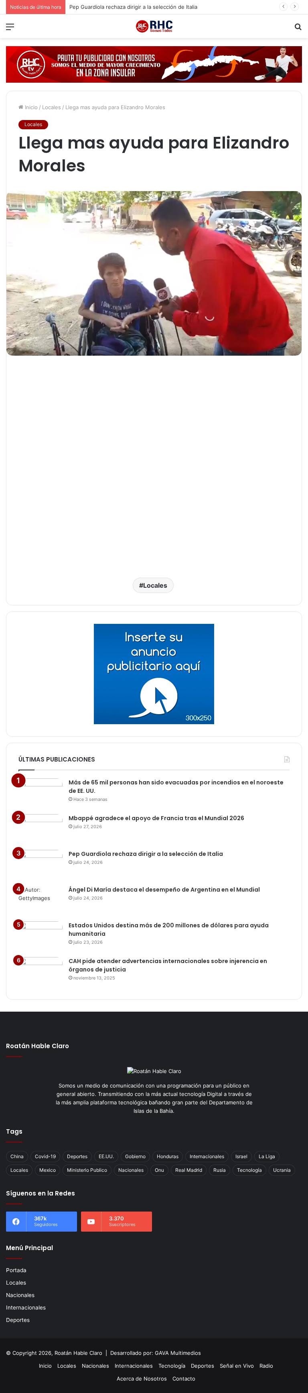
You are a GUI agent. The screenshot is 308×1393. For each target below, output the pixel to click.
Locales (51, 107)
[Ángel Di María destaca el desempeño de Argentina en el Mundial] (40, 901)
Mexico (47, 1170)
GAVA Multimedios (178, 1353)
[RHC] (154, 26)
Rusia (219, 1170)
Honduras (167, 1156)
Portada (16, 1270)
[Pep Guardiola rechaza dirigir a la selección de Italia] (40, 865)
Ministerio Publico (87, 1170)
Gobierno (135, 1156)
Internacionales (207, 1156)
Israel (241, 1156)
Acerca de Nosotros (142, 1378)
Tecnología (249, 1170)
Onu (159, 1170)
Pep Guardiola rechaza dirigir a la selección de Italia (146, 854)
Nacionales (131, 1170)
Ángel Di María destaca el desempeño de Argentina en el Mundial (151, 7)
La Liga (267, 1156)
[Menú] (10, 29)
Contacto (183, 1378)
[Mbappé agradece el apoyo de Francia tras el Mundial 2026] (40, 829)
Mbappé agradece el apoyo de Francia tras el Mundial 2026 (156, 818)
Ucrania (282, 1170)
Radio (266, 1365)
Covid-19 (45, 1156)
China (17, 1156)
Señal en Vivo (237, 1365)
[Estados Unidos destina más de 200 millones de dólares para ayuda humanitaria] (40, 936)
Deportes (77, 1156)
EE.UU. (106, 1156)
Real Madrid (188, 1170)
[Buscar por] (298, 29)
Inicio (30, 107)
